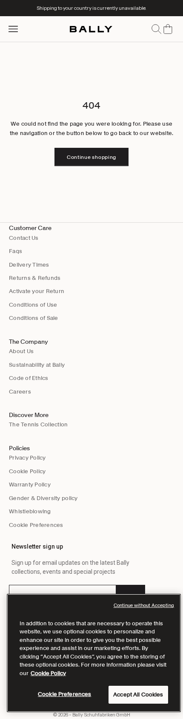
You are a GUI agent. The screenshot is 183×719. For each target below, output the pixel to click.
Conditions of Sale (33, 318)
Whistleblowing (30, 511)
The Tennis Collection (38, 424)
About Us (21, 351)
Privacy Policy (27, 457)
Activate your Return (36, 291)
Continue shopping (91, 157)
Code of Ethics (29, 378)
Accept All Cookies (138, 694)
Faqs (15, 251)
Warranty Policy (30, 484)
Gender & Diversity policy (43, 498)
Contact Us (24, 238)
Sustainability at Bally (37, 364)
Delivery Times (29, 264)
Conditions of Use (33, 304)
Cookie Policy (27, 471)
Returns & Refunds (34, 278)
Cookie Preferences (36, 525)
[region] (94, 653)
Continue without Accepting (144, 605)
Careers (20, 391)
